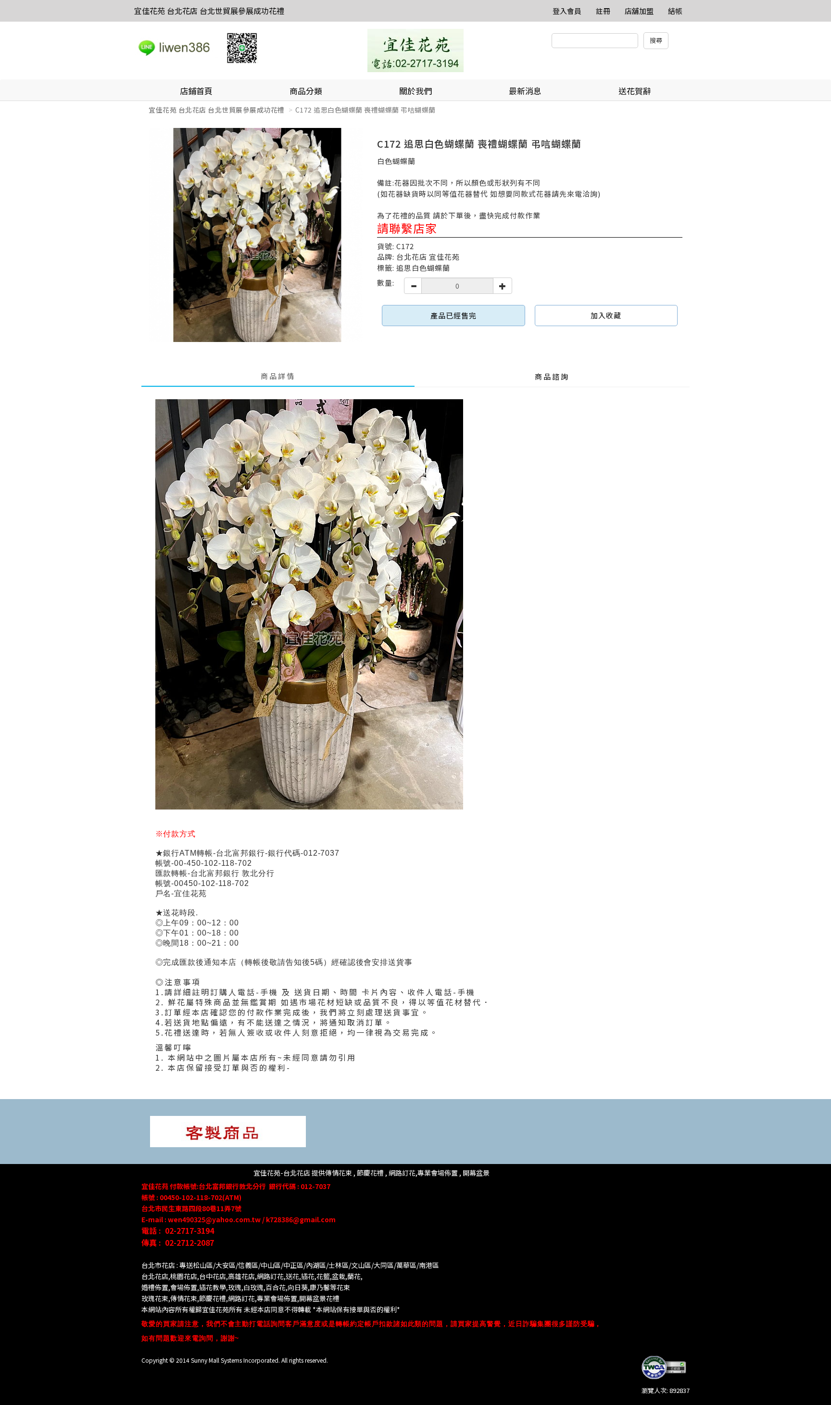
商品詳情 (278, 376)
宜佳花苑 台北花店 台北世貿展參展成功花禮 (209, 10)
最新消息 (525, 91)
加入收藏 (606, 315)
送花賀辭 (634, 91)
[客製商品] (228, 1130)
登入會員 (567, 11)
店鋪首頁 (196, 91)
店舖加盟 (639, 11)
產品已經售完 (453, 315)
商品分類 (306, 91)
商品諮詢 (552, 376)
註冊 (603, 11)
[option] (256, 235)
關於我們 (415, 91)
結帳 (675, 11)
